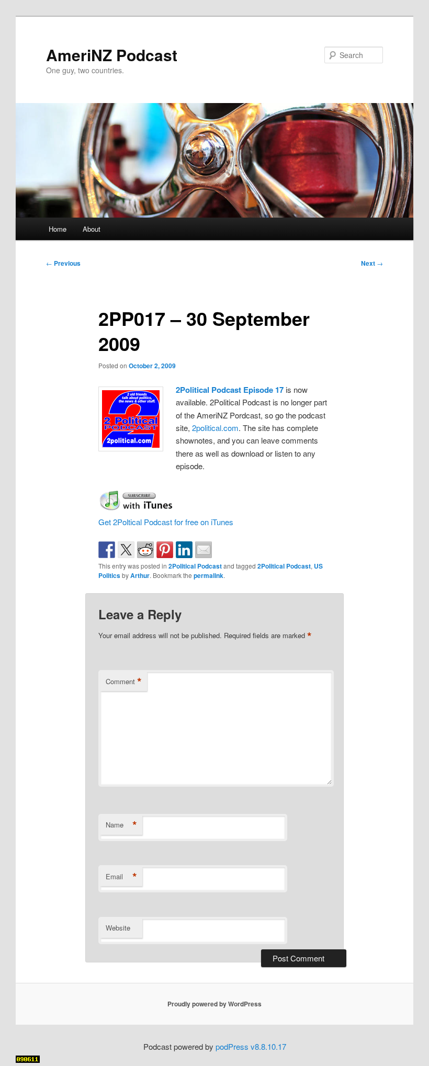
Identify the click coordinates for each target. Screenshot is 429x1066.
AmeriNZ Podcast (111, 54)
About (91, 229)
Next (372, 263)
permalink (208, 575)
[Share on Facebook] (106, 549)
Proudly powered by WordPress (214, 1003)
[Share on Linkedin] (184, 549)
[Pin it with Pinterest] (164, 549)
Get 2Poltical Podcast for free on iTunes (165, 521)
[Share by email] (203, 549)
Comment (124, 681)
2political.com (215, 427)
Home (57, 229)
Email (121, 876)
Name (121, 824)
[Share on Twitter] (126, 549)
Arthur (140, 575)
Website (118, 928)
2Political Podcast (195, 566)
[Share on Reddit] (145, 549)
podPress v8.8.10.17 (251, 1046)
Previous (63, 263)
